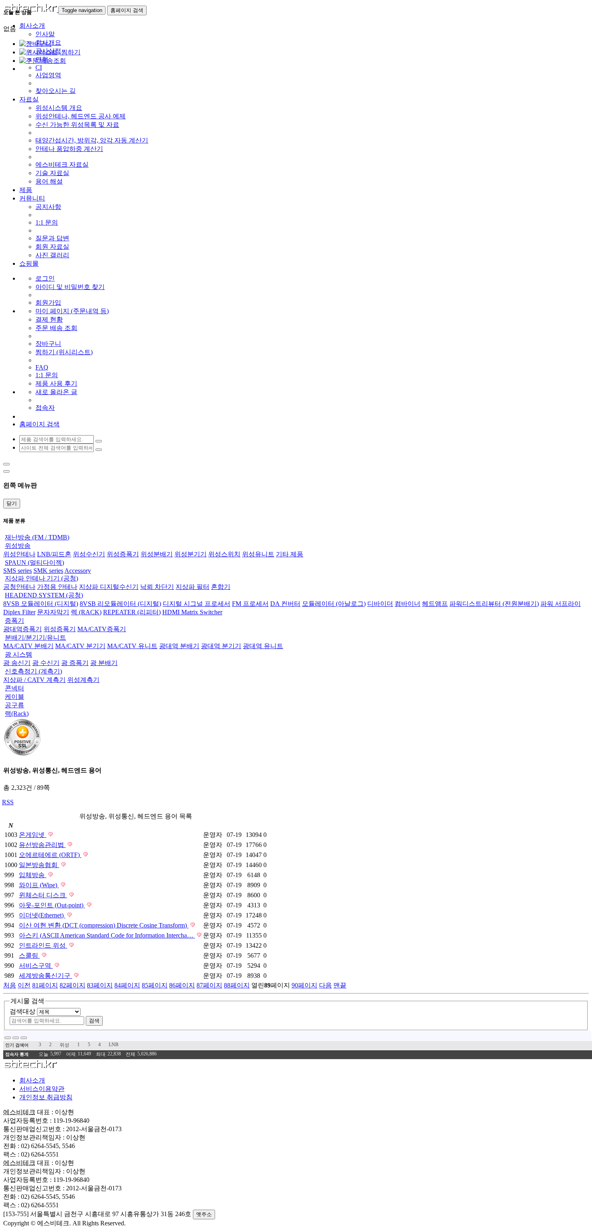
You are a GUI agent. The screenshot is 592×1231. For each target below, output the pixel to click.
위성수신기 (89, 554)
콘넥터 (14, 688)
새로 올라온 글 (56, 391)
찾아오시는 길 (55, 90)
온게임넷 (32, 834)
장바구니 (48, 343)
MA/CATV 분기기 (80, 645)
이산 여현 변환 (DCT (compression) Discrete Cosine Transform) (103, 925)
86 (182, 985)
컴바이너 (407, 603)
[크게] (15, 1038)
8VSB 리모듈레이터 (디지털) (120, 603)
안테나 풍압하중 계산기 (69, 148)
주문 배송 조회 (56, 327)
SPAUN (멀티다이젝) (34, 562)
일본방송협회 (39, 864)
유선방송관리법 (42, 844)
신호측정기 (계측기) (33, 671)
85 (155, 985)
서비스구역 (36, 965)
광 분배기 (104, 662)
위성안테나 (19, 554)
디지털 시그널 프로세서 (196, 603)
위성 (64, 1045)
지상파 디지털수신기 (109, 586)
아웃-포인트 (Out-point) (52, 905)
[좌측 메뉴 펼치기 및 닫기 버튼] (6, 464)
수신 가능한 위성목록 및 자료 (77, 124)
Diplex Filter (19, 612)
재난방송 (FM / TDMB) (37, 537)
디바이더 (380, 603)
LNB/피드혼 (54, 554)
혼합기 (220, 586)
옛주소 (204, 1214)
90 (304, 985)
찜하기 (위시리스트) (64, 352)
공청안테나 (19, 586)
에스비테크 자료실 (62, 164)
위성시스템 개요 (58, 107)
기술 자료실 (52, 172)
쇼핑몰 (29, 263)
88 (237, 985)
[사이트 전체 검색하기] (98, 449)
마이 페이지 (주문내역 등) (72, 311)
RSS (8, 802)
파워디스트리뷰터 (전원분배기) (494, 603)
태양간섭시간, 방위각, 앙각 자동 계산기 (91, 140)
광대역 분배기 (179, 645)
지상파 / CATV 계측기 (34, 679)
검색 (94, 1021)
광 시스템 (18, 654)
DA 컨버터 (285, 603)
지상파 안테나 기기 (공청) (41, 578)
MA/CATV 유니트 (132, 645)
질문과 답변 (52, 238)
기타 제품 (289, 554)
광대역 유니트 (263, 645)
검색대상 (22, 1011)
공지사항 (48, 206)
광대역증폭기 (22, 629)
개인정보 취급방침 (45, 1097)
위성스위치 (224, 554)
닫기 (11, 503)
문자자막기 (53, 612)
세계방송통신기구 (45, 975)
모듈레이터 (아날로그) (334, 603)
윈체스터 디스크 (43, 895)
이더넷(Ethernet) (42, 915)
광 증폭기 (75, 662)
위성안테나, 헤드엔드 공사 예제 (80, 116)
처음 (9, 985)
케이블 (14, 696)
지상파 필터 (192, 586)
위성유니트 (258, 554)
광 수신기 (46, 662)
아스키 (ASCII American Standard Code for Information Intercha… (107, 935)
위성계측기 (83, 679)
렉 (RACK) (86, 612)
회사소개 (32, 1080)
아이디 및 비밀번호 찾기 (70, 286)
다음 (325, 985)
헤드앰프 (435, 603)
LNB (113, 1044)
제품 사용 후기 (56, 383)
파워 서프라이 (560, 603)
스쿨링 (29, 955)
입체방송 (32, 875)
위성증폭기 (123, 554)
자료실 (29, 99)
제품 (25, 189)
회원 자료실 (52, 246)
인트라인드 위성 (43, 945)
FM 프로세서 (250, 603)
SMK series (48, 570)
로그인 (45, 278)
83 (100, 985)
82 (72, 985)
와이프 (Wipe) (39, 885)
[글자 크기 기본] (7, 1038)
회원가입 (48, 302)
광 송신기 (17, 662)
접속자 (45, 407)
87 (209, 985)
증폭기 (14, 620)
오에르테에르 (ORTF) (50, 854)
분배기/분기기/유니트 (35, 637)
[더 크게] (24, 1038)
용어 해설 (49, 181)
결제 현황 (49, 319)
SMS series (17, 570)
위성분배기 (157, 554)
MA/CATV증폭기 (101, 629)
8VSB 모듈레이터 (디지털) (40, 603)
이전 (24, 985)
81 (45, 985)
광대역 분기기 (221, 645)
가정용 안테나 (57, 586)
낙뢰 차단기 (157, 586)
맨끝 (339, 985)
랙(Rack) (17, 713)
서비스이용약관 (41, 1088)
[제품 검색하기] (98, 441)
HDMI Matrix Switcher (192, 612)
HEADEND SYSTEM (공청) (44, 595)
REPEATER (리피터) (132, 612)
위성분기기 (190, 554)
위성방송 (18, 545)
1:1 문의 (46, 222)
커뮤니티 (32, 198)
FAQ (41, 367)
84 (127, 985)
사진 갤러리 (52, 255)
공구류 (14, 705)
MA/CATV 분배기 (28, 645)
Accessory (77, 570)
